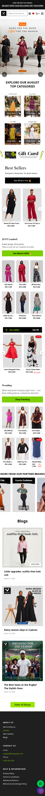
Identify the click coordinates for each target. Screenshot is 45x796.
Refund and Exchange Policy (15, 784)
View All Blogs (22, 704)
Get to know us (9, 727)
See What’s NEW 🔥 (22, 253)
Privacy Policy (8, 773)
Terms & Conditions (11, 777)
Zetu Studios (8, 734)
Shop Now (11, 113)
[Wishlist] (33, 13)
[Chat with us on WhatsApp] (40, 783)
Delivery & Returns (11, 780)
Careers (6, 730)
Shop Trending (22, 399)
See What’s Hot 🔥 (22, 180)
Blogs (5, 737)
